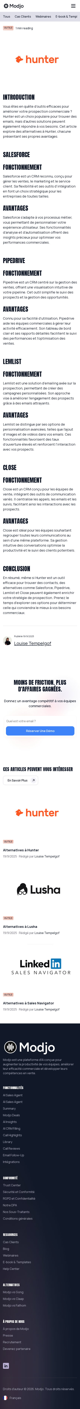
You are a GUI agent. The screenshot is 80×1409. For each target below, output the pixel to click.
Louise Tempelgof (32, 643)
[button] (73, 6)
